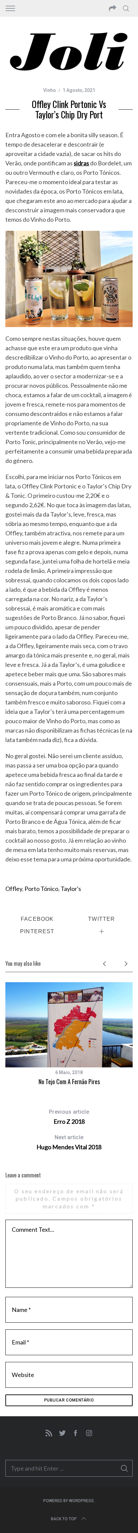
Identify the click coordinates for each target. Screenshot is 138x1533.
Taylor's (71, 888)
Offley (13, 888)
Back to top (64, 1519)
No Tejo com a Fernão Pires (69, 1081)
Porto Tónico (41, 888)
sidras (81, 163)
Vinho (49, 90)
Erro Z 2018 (69, 1117)
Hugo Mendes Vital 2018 (69, 1142)
